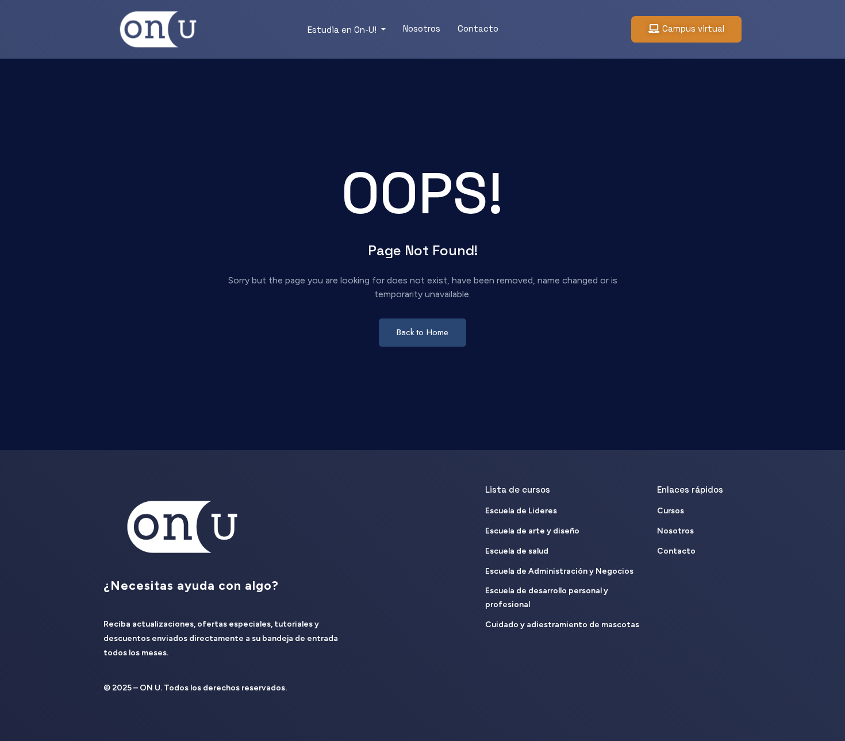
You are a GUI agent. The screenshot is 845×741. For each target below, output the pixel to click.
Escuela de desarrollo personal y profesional (546, 597)
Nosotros (421, 28)
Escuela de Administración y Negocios (559, 571)
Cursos (670, 511)
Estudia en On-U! (343, 29)
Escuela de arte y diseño (532, 531)
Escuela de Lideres (521, 511)
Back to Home (422, 332)
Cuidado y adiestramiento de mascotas (562, 624)
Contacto (478, 28)
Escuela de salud (516, 551)
